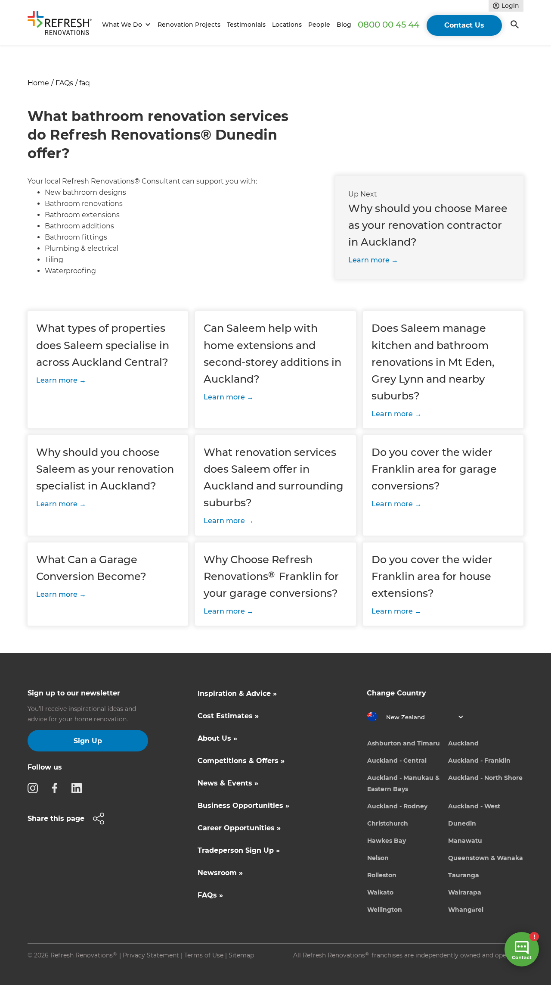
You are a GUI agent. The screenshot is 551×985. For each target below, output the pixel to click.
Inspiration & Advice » (237, 693)
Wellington (384, 909)
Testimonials (246, 24)
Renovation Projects (189, 24)
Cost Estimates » (228, 716)
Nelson (378, 858)
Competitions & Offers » (241, 761)
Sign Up (88, 741)
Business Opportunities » (243, 805)
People (319, 24)
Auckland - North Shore (485, 778)
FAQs (64, 83)
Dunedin (462, 823)
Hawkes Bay (386, 841)
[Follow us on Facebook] (57, 787)
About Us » (217, 738)
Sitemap (241, 955)
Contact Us (464, 25)
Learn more (369, 260)
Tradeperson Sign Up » (239, 850)
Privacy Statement (151, 955)
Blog (344, 24)
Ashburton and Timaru (403, 743)
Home (38, 83)
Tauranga (463, 875)
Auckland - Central (397, 760)
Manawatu (465, 841)
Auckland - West (474, 806)
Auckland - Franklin (479, 760)
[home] (63, 24)
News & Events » (228, 783)
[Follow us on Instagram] (35, 787)
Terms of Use (203, 955)
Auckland (463, 743)
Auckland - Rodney (397, 806)
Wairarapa (464, 892)
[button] (125, 25)
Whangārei (465, 909)
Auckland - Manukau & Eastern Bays (403, 783)
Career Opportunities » (239, 828)
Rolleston (381, 875)
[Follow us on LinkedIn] (79, 787)
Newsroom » (220, 873)
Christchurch (387, 823)
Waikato (380, 892)
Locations (287, 24)
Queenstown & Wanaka (485, 858)
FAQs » (210, 895)
